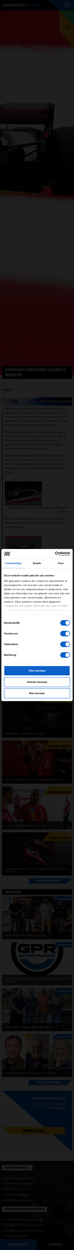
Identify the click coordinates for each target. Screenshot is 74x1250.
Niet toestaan (37, 693)
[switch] (65, 633)
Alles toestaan (37, 670)
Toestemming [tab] (13, 563)
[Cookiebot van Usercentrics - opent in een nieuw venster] (55, 554)
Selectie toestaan (37, 682)
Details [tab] (37, 563)
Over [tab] (61, 563)
